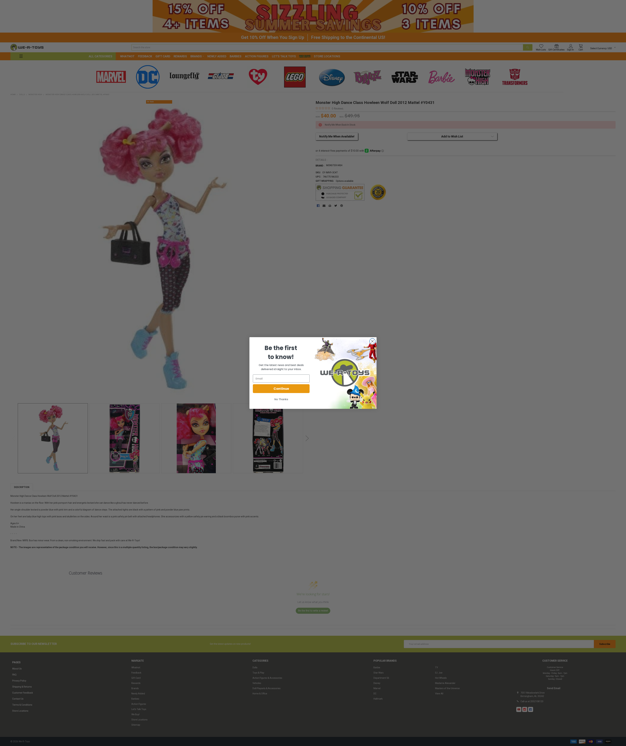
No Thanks (281, 399)
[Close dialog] (372, 341)
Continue (281, 388)
